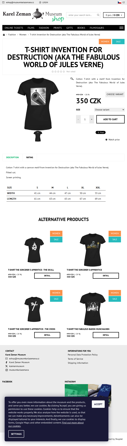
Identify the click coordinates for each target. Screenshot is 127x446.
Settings (16, 433)
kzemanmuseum (16, 366)
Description (12, 157)
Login (45, 2)
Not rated (70, 71)
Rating (29, 157)
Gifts (69, 27)
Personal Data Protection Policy (83, 354)
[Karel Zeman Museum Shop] (33, 15)
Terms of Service (75, 358)
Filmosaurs (97, 27)
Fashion (44, 27)
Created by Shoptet (114, 439)
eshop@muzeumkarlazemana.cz (20, 2)
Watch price (114, 139)
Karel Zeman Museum (19, 362)
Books (81, 27)
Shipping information (78, 362)
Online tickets (14, 27)
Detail (47, 275)
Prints (58, 27)
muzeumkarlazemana (19, 369)
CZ (124, 2)
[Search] (98, 15)
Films (31, 27)
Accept (98, 404)
